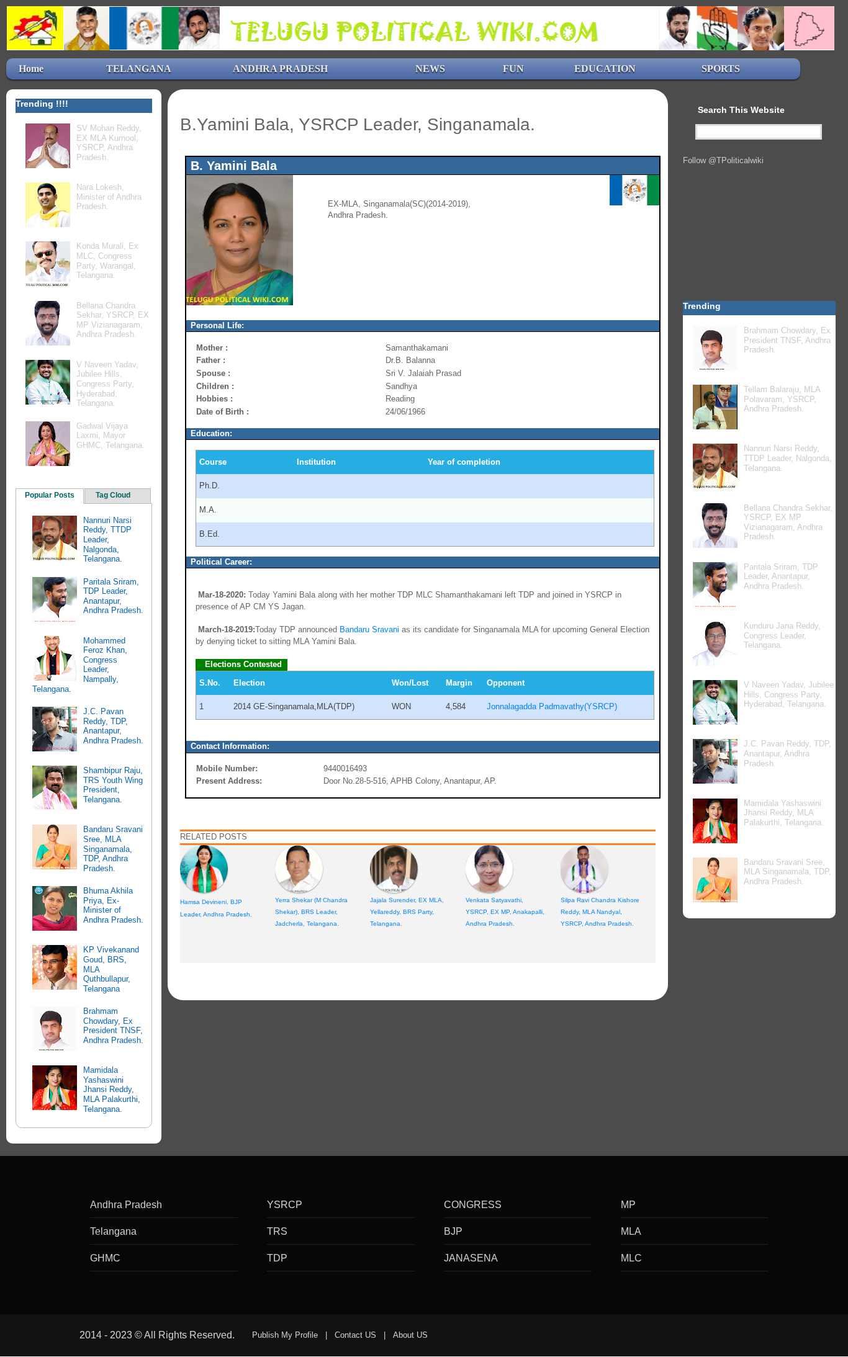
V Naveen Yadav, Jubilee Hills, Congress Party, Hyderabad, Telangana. (107, 384)
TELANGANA (138, 68)
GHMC (105, 1258)
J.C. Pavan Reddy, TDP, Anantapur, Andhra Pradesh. (113, 726)
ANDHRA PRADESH (280, 68)
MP (628, 1204)
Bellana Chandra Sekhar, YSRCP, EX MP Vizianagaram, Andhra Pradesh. (112, 320)
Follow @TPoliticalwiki (723, 160)
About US (410, 1335)
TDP (277, 1258)
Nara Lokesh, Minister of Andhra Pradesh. (109, 196)
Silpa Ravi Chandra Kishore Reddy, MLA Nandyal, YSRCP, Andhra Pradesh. (600, 912)
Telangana (113, 1231)
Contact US (355, 1335)
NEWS (430, 68)
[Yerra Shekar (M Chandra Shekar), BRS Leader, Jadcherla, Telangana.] (299, 868)
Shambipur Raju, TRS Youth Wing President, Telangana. (113, 785)
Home (31, 68)
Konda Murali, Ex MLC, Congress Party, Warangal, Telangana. (107, 260)
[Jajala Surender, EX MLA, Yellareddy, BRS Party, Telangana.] (394, 868)
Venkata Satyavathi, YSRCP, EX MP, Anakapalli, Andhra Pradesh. (505, 912)
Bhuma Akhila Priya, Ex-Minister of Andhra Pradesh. (113, 905)
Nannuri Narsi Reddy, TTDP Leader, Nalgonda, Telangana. (107, 539)
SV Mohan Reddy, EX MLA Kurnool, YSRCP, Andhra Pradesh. (109, 142)
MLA (631, 1231)
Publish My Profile (285, 1335)
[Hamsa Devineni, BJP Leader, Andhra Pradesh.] (204, 868)
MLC (631, 1258)
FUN (513, 68)
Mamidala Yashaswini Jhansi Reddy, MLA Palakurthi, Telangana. (111, 1089)
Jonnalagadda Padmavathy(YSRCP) (552, 706)
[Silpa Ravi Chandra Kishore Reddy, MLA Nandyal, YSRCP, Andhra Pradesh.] (584, 868)
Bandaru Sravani (369, 629)
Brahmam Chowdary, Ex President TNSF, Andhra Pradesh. (113, 1025)
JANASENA (471, 1258)
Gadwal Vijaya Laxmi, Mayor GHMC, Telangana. (110, 435)
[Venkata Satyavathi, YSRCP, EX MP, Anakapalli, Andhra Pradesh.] (489, 868)
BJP (453, 1231)
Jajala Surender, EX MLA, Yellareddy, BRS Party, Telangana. (407, 912)
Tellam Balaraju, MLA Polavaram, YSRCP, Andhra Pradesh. (782, 399)
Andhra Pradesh (126, 1204)
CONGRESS (473, 1204)
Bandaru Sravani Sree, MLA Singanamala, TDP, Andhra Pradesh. (113, 848)
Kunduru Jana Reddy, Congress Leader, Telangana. (782, 635)
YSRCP (284, 1204)
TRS (277, 1231)
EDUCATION (605, 68)
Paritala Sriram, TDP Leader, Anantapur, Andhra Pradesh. (113, 596)
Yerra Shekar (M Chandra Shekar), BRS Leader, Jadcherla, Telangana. (311, 912)
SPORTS (720, 68)
